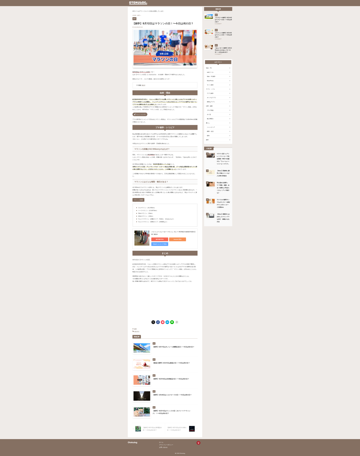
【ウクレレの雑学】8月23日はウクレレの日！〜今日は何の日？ (223, 35)
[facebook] (158, 322)
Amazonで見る (178, 239)
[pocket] (163, 322)
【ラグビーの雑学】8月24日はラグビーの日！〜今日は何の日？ (223, 20)
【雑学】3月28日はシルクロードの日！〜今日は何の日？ (172, 395)
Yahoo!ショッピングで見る (160, 244)
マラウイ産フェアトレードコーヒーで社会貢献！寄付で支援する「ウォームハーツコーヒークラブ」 (223, 159)
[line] (172, 322)
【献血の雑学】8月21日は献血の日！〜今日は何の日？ (171, 363)
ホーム (161, 442)
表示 (143, 85)
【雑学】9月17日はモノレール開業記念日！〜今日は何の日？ (173, 347)
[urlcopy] (177, 322)
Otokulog (132, 442)
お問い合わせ (163, 447)
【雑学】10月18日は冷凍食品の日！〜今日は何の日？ (171, 379)
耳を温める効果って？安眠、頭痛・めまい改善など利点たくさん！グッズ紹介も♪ (223, 188)
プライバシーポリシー (166, 445)
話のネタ (136, 331)
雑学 (135, 329)
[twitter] (153, 322)
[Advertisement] (148, 300)
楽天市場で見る (160, 239)
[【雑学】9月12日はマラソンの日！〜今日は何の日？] (167, 322)
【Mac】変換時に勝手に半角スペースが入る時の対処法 (223, 173)
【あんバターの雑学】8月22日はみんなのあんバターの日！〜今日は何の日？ (223, 50)
